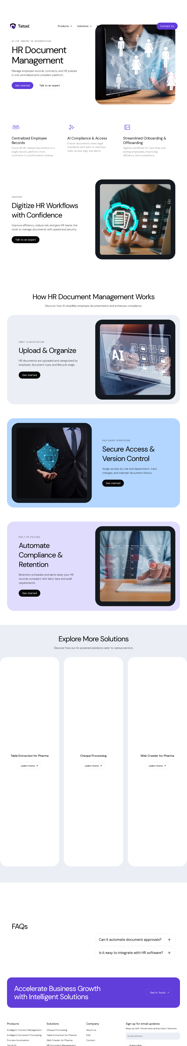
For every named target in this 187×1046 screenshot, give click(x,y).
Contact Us (167, 26)
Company (123, 26)
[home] (29, 26)
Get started (22, 85)
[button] (65, 26)
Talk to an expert (49, 85)
